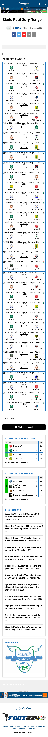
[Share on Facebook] (14, 34)
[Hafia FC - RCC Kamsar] (24, 87)
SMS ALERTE (40, 726)
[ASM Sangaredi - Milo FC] (24, 97)
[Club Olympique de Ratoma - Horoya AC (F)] (24, 266)
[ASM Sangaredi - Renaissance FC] (24, 346)
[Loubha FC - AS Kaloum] (24, 107)
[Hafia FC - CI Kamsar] (24, 146)
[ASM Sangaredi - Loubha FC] (24, 366)
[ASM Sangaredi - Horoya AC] (24, 386)
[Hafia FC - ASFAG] (24, 67)
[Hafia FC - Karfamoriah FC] (24, 396)
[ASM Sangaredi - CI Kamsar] (24, 246)
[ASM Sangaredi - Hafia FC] (24, 127)
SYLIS (23, 726)
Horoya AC (17, 446)
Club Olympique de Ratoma (21, 486)
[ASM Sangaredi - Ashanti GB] (24, 336)
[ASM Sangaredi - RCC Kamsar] (24, 276)
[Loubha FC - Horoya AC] (24, 226)
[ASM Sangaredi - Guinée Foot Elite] (24, 196)
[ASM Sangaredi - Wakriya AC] (24, 256)
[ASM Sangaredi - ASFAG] (24, 236)
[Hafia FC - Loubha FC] (24, 176)
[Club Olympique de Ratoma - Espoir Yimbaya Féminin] (24, 356)
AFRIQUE (30, 726)
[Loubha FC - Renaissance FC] (24, 286)
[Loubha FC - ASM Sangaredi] (24, 206)
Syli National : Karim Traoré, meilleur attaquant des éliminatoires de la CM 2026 (22, 587)
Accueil (5, 726)
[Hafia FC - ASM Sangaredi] (24, 326)
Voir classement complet (16, 463)
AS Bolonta (17, 481)
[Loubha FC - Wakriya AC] (24, 77)
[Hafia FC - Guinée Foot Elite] (24, 376)
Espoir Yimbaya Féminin (23, 495)
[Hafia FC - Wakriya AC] (24, 166)
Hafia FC (16, 450)
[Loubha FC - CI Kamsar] (24, 156)
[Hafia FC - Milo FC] (24, 406)
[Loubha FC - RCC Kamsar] (24, 117)
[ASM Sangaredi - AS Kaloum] (24, 306)
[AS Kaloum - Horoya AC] (24, 186)
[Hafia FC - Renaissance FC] (24, 316)
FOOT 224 (18, 28)
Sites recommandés (20, 728)
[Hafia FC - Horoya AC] (24, 296)
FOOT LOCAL (15, 726)
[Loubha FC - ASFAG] (24, 137)
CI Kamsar (17, 454)
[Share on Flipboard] (24, 34)
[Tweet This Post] (19, 34)
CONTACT (32, 728)
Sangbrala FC (18, 491)
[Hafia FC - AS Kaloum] (24, 216)
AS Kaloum (17, 459)
